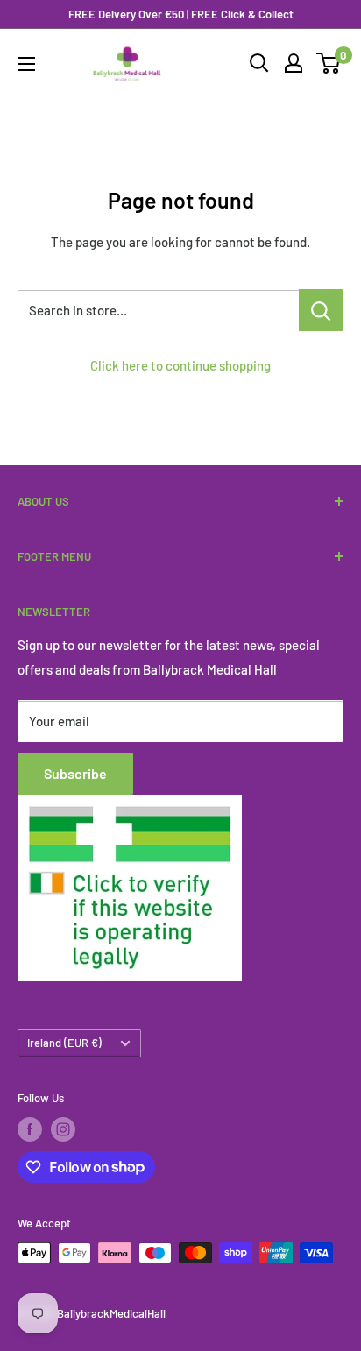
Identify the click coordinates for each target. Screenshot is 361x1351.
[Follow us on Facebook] (30, 1129)
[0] (329, 63)
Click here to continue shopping (180, 365)
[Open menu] (26, 64)
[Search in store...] (321, 310)
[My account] (293, 63)
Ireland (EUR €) (64, 1043)
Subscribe (75, 773)
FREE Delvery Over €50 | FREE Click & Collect (181, 14)
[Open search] (259, 63)
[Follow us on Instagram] (63, 1129)
